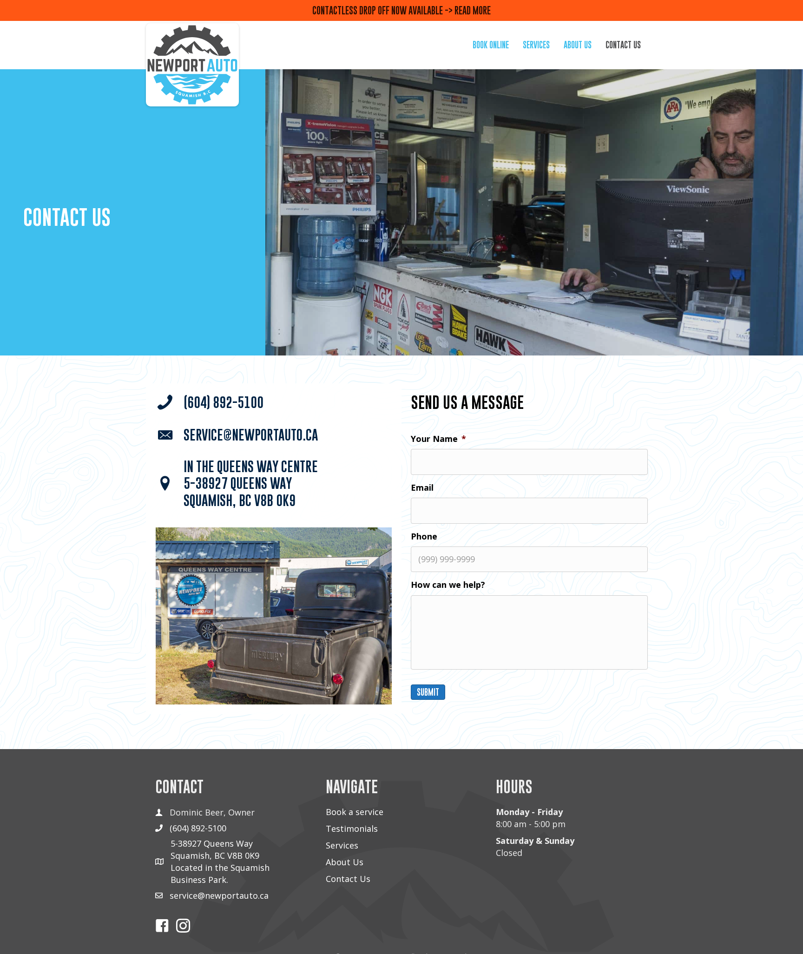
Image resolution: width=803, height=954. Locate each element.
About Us (344, 862)
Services (342, 845)
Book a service (354, 811)
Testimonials (352, 828)
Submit (428, 692)
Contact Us (348, 878)
